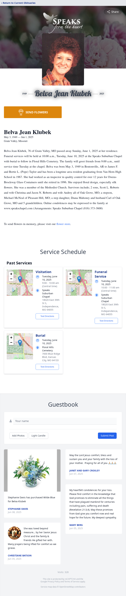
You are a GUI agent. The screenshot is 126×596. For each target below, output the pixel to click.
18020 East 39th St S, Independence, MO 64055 (51, 304)
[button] (20, 279)
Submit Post (107, 435)
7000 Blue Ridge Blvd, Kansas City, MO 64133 (51, 357)
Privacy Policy (54, 581)
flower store (63, 224)
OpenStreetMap (66, 586)
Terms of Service (72, 581)
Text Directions (47, 316)
